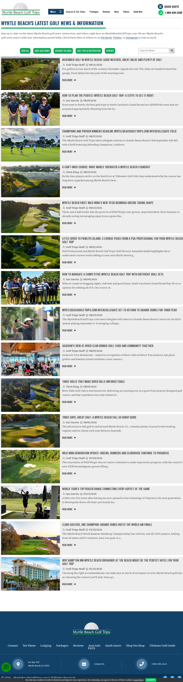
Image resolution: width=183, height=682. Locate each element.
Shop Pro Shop (135, 645)
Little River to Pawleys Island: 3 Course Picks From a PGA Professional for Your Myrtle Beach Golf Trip (122, 240)
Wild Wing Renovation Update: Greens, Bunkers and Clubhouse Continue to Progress (115, 453)
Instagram (132, 37)
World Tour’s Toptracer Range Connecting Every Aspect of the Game (106, 488)
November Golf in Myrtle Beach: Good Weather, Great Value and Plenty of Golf (112, 59)
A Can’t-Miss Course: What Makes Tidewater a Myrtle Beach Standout (106, 167)
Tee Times (29, 645)
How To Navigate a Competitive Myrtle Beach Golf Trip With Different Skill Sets (112, 274)
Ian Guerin (72, 100)
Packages (94, 11)
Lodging (45, 645)
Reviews (106, 11)
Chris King (72, 172)
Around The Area (63, 50)
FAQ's (91, 648)
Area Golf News (42, 50)
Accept (151, 680)
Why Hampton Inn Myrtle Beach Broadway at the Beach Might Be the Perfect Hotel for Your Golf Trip (120, 562)
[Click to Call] (142, 664)
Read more (67, 80)
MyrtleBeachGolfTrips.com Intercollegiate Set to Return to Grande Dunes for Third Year (119, 310)
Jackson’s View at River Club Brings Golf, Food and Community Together (107, 345)
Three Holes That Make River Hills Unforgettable (93, 381)
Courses (13, 645)
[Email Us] (84, 664)
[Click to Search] (172, 50)
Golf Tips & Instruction (89, 50)
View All (25, 50)
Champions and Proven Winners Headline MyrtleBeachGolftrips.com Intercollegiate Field (119, 131)
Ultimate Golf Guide (162, 645)
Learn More (138, 680)
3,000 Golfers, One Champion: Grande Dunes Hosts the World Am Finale (107, 524)
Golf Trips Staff (75, 64)
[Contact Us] (18, 664)
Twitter (117, 37)
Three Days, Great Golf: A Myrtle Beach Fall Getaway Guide (99, 417)
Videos (126, 11)
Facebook (106, 37)
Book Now (138, 11)
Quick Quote (171, 6)
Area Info (94, 645)
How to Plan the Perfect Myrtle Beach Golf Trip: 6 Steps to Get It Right (108, 95)
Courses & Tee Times (75, 11)
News (116, 11)
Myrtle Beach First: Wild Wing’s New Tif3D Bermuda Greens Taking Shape (107, 202)
